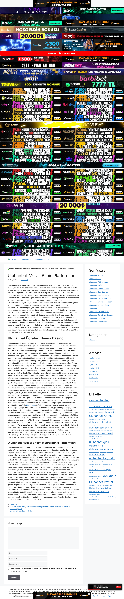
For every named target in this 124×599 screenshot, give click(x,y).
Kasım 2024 (93, 381)
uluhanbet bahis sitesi (100, 422)
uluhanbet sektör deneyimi (95, 476)
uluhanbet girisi (99, 442)
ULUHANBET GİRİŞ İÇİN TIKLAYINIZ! (62, 53)
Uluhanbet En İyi (95, 285)
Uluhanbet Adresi (96, 275)
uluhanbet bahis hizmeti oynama (97, 419)
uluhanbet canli (93, 425)
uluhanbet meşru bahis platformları (37, 507)
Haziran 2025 (94, 368)
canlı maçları (92, 404)
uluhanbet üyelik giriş (110, 497)
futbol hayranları (93, 409)
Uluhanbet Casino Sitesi (101, 433)
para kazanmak (99, 412)
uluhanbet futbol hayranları (95, 439)
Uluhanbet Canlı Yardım (98, 322)
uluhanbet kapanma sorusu (106, 452)
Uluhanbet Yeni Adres (100, 488)
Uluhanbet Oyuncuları (97, 318)
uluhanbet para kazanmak (95, 466)
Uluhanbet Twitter (101, 482)
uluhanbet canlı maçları (94, 430)
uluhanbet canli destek (100, 427)
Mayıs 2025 (93, 371)
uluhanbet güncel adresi (17, 507)
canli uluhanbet (99, 400)
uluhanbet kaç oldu (102, 458)
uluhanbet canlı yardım (107, 430)
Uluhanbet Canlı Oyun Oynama (101, 315)
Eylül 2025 (93, 365)
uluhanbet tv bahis (93, 478)
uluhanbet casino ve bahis (95, 436)
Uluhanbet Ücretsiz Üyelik (99, 312)
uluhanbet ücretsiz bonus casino (60, 507)
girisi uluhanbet (102, 409)
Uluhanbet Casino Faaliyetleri (100, 302)
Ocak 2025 (93, 378)
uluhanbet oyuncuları (107, 464)
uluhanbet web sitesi (107, 485)
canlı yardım (99, 404)
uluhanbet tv (109, 476)
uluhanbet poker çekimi (108, 466)
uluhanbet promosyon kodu (100, 471)
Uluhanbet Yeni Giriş (99, 491)
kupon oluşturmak (111, 409)
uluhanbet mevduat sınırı (95, 464)
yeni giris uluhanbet (94, 499)
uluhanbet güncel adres (101, 449)
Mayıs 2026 (93, 361)
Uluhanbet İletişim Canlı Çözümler (21, 511)
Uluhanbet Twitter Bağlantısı (100, 299)
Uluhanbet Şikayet (16, 509)
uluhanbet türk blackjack (95, 485)
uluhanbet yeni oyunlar (94, 494)
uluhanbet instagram (94, 452)
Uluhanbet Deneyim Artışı (99, 305)
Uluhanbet (13, 504)
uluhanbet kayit (97, 454)
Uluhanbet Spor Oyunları (98, 292)
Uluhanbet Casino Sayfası (99, 289)
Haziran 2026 (94, 358)
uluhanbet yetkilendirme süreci (96, 497)
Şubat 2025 (93, 375)
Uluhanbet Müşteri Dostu (99, 295)
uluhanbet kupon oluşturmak (96, 462)
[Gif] (62, 125)
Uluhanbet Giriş (95, 279)
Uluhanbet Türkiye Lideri (98, 282)
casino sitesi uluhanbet (100, 406)
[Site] (31, 91)
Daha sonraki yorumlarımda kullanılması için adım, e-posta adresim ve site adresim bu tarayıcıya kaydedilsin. (43, 570)
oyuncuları (91, 412)
